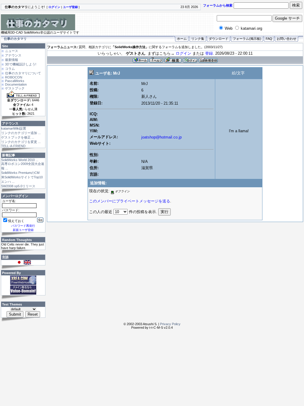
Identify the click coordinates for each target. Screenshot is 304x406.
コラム (10, 68)
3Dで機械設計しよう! (20, 64)
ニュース (11, 51)
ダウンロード (218, 38)
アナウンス (13, 55)
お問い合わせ (286, 38)
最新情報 (11, 60)
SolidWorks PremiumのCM (20, 172)
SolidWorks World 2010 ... (19, 160)
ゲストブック (15, 88)
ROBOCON (13, 77)
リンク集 (197, 38)
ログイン (183, 53)
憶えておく (16, 221)
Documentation (16, 84)
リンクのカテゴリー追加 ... (21, 133)
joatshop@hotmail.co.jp (161, 137)
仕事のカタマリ (15, 38)
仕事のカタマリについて (23, 73)
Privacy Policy (170, 324)
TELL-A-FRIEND (13, 146)
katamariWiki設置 (13, 128)
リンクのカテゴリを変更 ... (21, 142)
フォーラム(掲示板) (247, 38)
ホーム (182, 38)
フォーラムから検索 (217, 5)
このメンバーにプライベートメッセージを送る (129, 201)
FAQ (269, 38)
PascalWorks (14, 81)
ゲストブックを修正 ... (17, 137)
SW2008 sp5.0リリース (18, 186)
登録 (209, 53)
